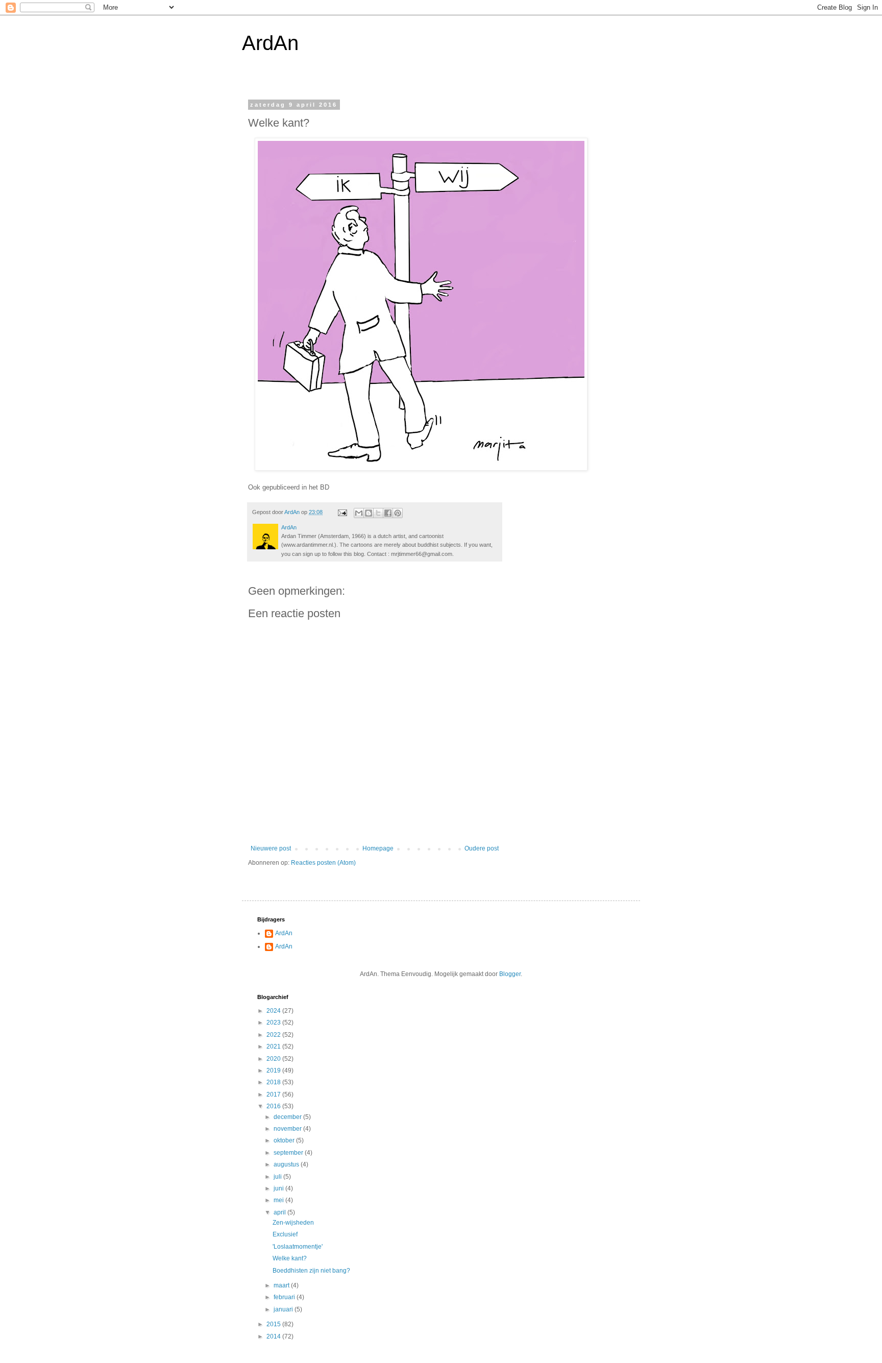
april (280, 1212)
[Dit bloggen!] (368, 513)
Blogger (510, 974)
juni (279, 1188)
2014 (274, 1336)
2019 (274, 1070)
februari (285, 1297)
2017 (274, 1094)
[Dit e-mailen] (359, 513)
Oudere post (481, 848)
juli (278, 1176)
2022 (274, 1034)
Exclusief (285, 1234)
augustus (287, 1164)
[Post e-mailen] (342, 512)
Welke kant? (290, 1258)
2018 (274, 1082)
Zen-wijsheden (293, 1222)
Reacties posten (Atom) (323, 862)
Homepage (378, 848)
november (288, 1128)
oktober (285, 1140)
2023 (274, 1022)
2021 (274, 1046)
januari (284, 1309)
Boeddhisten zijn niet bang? (311, 1270)
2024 (274, 1010)
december (288, 1117)
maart (282, 1285)
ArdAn (270, 43)
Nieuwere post (271, 848)
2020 (274, 1058)
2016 (274, 1106)
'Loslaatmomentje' (298, 1246)
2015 (274, 1324)
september (289, 1152)
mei (279, 1200)
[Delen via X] (378, 513)
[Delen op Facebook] (388, 513)
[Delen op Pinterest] (398, 513)
